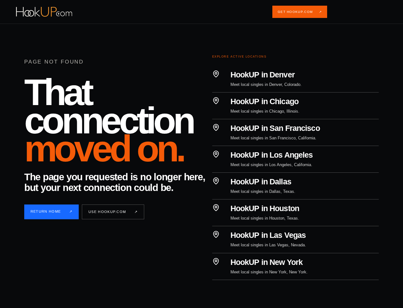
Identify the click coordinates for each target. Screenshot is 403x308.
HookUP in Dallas (260, 181)
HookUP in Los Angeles (271, 154)
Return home (51, 211)
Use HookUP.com (113, 212)
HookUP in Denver (262, 74)
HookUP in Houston (264, 208)
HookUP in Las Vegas (268, 235)
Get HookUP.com (300, 12)
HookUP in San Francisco (275, 128)
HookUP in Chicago (264, 101)
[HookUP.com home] (49, 12)
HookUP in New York (266, 262)
